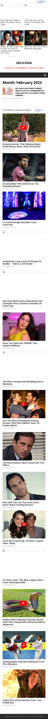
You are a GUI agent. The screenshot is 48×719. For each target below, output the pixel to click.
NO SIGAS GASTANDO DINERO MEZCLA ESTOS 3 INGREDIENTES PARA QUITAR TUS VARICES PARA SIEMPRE (30, 92)
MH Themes (39, 716)
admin (21, 98)
